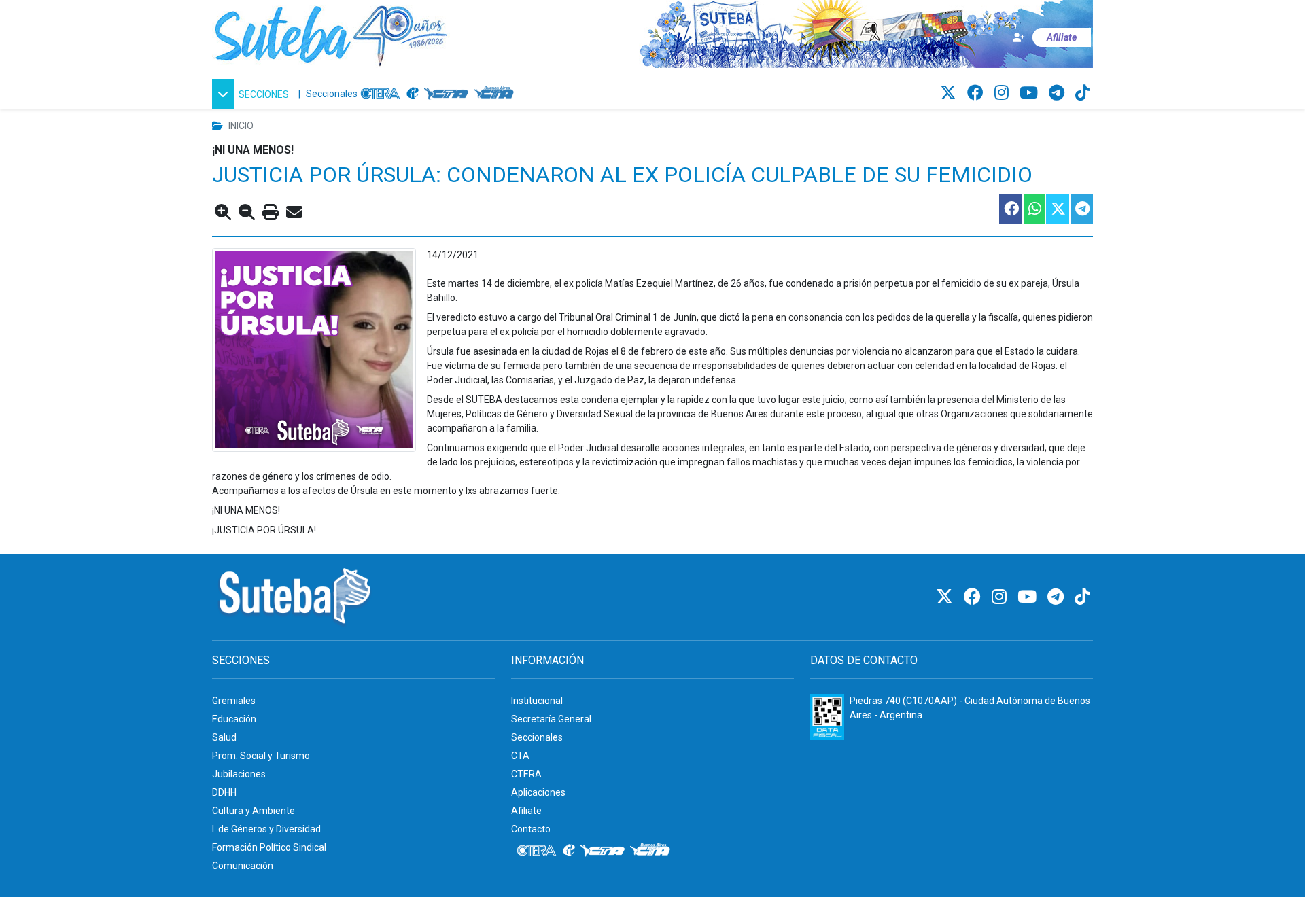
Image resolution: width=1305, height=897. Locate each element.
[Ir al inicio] (331, 33)
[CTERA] (380, 94)
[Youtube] (1031, 93)
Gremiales (234, 700)
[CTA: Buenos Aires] (496, 94)
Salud (224, 737)
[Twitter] (950, 93)
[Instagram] (1003, 93)
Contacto (531, 829)
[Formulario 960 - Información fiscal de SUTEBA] (827, 717)
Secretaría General (551, 719)
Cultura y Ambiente (253, 810)
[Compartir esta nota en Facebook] (1010, 209)
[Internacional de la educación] (412, 94)
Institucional (537, 700)
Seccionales (332, 93)
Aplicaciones (538, 792)
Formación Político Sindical (269, 847)
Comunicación (242, 865)
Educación (234, 719)
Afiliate (526, 810)
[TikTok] (1082, 93)
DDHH (224, 792)
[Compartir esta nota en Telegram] (1081, 209)
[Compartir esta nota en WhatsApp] (1033, 209)
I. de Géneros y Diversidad (266, 829)
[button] (252, 93)
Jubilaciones (239, 774)
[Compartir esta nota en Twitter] (1057, 209)
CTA (520, 755)
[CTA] (446, 94)
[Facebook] (977, 93)
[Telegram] (1058, 93)
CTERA (526, 774)
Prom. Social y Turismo (261, 755)
